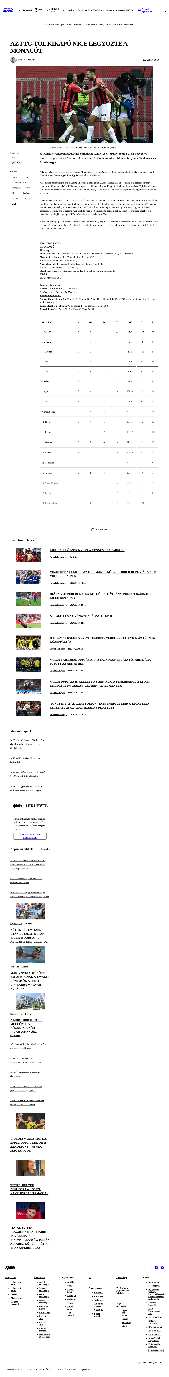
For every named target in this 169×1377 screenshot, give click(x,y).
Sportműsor (78, 25)
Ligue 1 (27, 177)
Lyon (14, 204)
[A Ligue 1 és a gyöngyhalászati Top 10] (28, 627)
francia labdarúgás (19, 183)
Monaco (15, 198)
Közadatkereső (155, 1327)
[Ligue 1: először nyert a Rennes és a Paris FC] (28, 561)
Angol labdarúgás (44, 1283)
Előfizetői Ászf (154, 1334)
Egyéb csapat (97, 1314)
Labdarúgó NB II (16, 1289)
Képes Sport (90, 25)
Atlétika (70, 1282)
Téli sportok (70, 1314)
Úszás (69, 1286)
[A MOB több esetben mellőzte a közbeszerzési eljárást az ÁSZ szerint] (30, 1009)
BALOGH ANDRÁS (27, 60)
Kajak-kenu (70, 1290)
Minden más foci (42, 1329)
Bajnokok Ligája (57, 649)
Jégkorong (99, 1300)
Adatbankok (26, 10)
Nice (28, 188)
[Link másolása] (13, 157)
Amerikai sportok (98, 1305)
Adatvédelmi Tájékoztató (154, 1339)
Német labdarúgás (44, 1301)
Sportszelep (121, 1277)
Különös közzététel (152, 1322)
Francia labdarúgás (58, 557)
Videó (124, 1326)
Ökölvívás (71, 1299)
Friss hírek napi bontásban (61, 25)
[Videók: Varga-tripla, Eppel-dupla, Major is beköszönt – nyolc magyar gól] (30, 1129)
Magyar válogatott (15, 1303)
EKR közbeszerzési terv (154, 1311)
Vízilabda (14, 967)
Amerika (82, 10)
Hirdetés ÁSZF (155, 1331)
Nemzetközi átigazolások (44, 1335)
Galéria (121, 10)
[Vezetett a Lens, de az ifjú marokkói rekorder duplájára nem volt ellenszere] (28, 583)
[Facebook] (156, 1267)
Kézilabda (98, 1293)
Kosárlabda (99, 1296)
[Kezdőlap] (8, 10)
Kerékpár (71, 1295)
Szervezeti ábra (155, 1317)
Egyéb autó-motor (124, 1312)
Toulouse (27, 198)
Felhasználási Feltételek (154, 1345)
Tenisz (70, 1303)
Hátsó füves (113, 25)
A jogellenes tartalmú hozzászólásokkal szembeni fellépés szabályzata (156, 1294)
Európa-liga (44, 1312)
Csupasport (102, 25)
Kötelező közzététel (152, 1304)
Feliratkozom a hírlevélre (30, 836)
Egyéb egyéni (16, 923)
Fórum (125, 1319)
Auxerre (15, 177)
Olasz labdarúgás (44, 1295)
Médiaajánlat (154, 1286)
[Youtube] (162, 1267)
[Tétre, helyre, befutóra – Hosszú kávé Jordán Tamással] (30, 1175)
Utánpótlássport (127, 25)
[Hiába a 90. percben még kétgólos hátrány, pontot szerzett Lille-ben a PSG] (28, 605)
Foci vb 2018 (42, 1317)
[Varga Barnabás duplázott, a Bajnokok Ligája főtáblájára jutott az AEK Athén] (28, 671)
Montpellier (16, 188)
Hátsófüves (15, 1294)
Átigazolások (16, 1298)
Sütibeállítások (156, 1351)
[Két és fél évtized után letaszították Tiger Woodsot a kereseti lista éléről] (30, 919)
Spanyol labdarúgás (44, 1289)
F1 (89, 10)
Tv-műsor (126, 1322)
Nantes (14, 193)
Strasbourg (27, 193)
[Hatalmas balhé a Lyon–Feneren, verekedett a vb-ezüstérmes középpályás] (28, 649)
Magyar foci (10, 1277)
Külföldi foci (39, 1277)
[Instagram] (150, 1267)
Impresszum (153, 1282)
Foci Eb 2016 (42, 1323)
